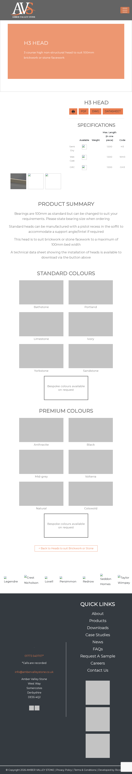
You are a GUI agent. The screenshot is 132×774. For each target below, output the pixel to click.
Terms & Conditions (85, 770)
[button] (12, 135)
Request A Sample (97, 656)
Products (97, 620)
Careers (98, 663)
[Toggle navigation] (124, 10)
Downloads (98, 627)
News (97, 642)
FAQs (98, 649)
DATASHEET (113, 111)
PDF (83, 111)
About (98, 613)
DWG (95, 111)
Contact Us (97, 670)
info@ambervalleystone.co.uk (34, 672)
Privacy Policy (64, 770)
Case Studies (97, 634)
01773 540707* (34, 655)
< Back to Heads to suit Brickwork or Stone (66, 548)
